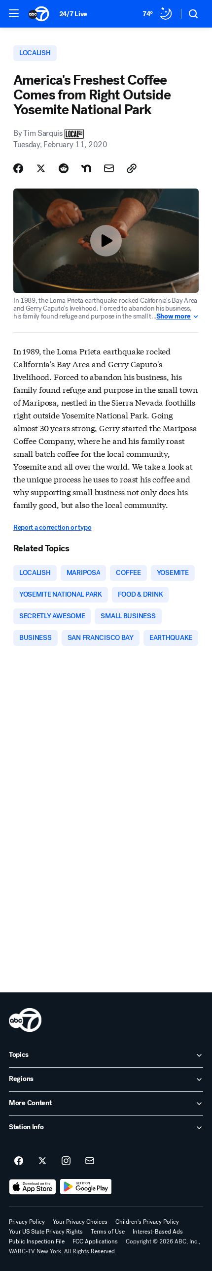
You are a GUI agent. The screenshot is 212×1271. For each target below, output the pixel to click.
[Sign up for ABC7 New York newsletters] (90, 1161)
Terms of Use (108, 1232)
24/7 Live (73, 14)
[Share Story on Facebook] (18, 168)
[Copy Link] (131, 168)
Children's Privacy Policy (147, 1222)
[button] (13, 13)
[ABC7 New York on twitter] (42, 1161)
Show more (173, 316)
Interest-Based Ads (158, 1232)
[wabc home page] (25, 1020)
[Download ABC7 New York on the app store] (32, 1187)
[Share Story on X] (41, 168)
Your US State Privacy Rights (46, 1232)
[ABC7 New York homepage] (38, 14)
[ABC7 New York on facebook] (19, 1161)
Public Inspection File (37, 1241)
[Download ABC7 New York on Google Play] (86, 1187)
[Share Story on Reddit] (63, 168)
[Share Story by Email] (109, 168)
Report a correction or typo (52, 527)
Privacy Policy (27, 1222)
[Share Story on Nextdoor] (86, 168)
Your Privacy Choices (80, 1222)
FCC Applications (95, 1241)
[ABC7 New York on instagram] (66, 1161)
